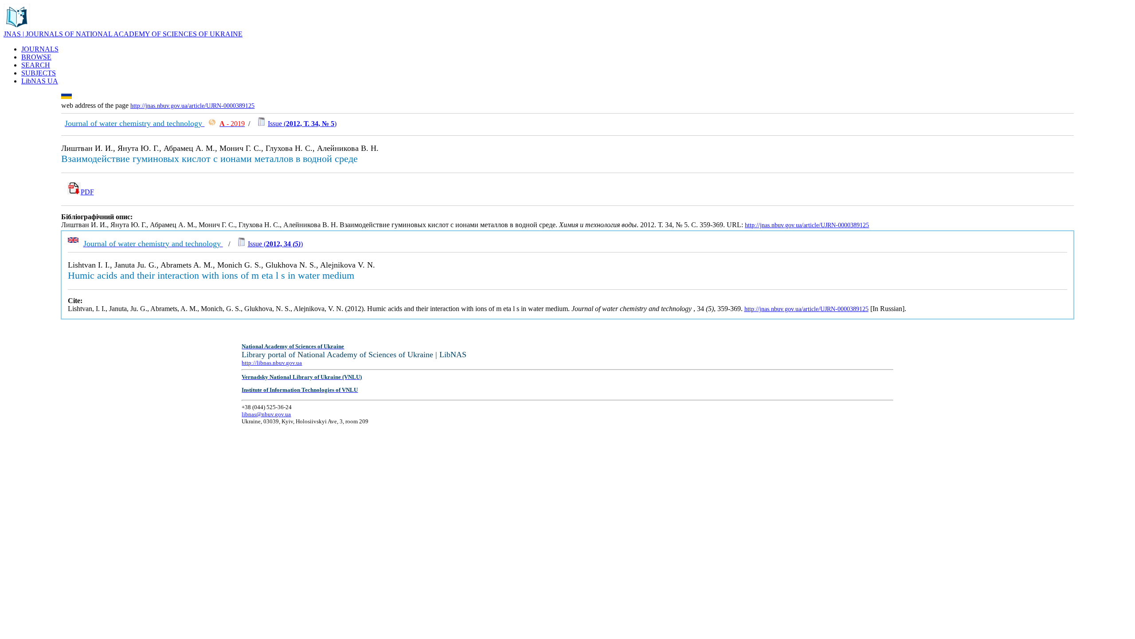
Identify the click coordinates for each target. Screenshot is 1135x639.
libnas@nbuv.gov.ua (266, 414)
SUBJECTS (38, 73)
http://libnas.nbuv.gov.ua (272, 362)
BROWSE (36, 57)
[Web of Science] (212, 123)
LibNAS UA (39, 81)
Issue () (302, 123)
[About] (17, 28)
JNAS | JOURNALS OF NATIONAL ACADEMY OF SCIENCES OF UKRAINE (123, 34)
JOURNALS (40, 49)
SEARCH (35, 65)
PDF (87, 192)
